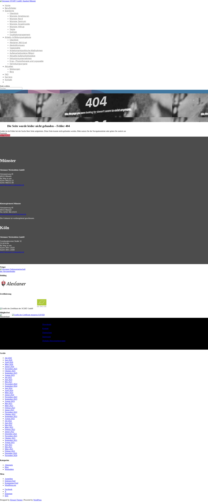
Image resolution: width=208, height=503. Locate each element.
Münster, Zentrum (18, 21)
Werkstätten (9, 469)
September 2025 (11, 373)
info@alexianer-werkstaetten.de (12, 185)
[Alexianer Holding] (14, 290)
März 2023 (9, 406)
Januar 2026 (9, 367)
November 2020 (11, 455)
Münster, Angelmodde (20, 24)
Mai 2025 (8, 382)
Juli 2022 (8, 421)
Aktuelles (9, 66)
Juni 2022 (8, 423)
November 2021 (11, 436)
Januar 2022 (9, 432)
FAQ (7, 74)
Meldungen (15, 69)
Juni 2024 (8, 388)
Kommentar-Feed (11, 483)
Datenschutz (47, 333)
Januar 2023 (9, 410)
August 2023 (10, 401)
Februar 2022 (10, 429)
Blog (12, 71)
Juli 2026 (8, 358)
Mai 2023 (8, 403)
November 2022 (11, 412)
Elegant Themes (16, 500)
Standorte (9, 10)
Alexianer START (15, 82)
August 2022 (10, 419)
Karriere (8, 77)
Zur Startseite (5, 135)
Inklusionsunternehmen (21, 58)
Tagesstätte (15, 48)
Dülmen (13, 32)
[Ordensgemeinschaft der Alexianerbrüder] (14, 271)
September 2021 (11, 440)
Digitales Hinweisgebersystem (53, 341)
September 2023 (11, 399)
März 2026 (9, 364)
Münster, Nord (16, 18)
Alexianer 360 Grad (18, 42)
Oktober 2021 (10, 438)
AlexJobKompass (17, 45)
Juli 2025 (8, 377)
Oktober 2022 (10, 414)
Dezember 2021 (11, 434)
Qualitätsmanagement (20, 34)
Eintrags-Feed (10, 481)
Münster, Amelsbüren (19, 16)
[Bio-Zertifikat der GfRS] (42, 308)
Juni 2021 (8, 445)
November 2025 (11, 369)
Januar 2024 (9, 395)
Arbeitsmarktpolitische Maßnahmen (26, 50)
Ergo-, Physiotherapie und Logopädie (26, 61)
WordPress (37, 500)
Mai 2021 (8, 447)
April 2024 (9, 390)
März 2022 (9, 427)
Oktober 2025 (10, 371)
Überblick (14, 13)
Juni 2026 (8, 360)
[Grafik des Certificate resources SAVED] (28, 315)
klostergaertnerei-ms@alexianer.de (13, 214)
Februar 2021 (10, 451)
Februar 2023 (10, 408)
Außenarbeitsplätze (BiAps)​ (22, 53)
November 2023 (11, 397)
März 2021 (9, 449)
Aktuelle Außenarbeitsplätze (22, 55)
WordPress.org (10, 485)
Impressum (46, 337)
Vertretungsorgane (18, 63)
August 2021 (10, 442)
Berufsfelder (10, 8)
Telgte (12, 29)
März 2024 (9, 393)
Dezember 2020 (11, 453)
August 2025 (10, 375)
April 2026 (9, 362)
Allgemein (9, 465)
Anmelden (9, 479)
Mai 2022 (8, 425)
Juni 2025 (8, 380)
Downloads (46, 324)
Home (7, 5)
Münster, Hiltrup (17, 26)
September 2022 (11, 416)
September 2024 (11, 386)
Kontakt (8, 79)
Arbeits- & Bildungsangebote (18, 37)
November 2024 (11, 384)
